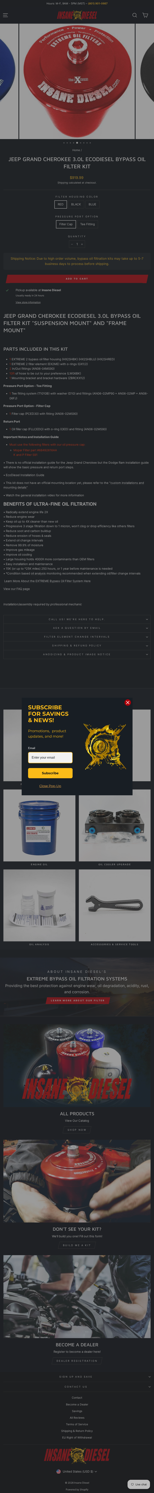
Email (31, 748)
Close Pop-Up (50, 786)
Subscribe (50, 773)
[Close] (128, 702)
